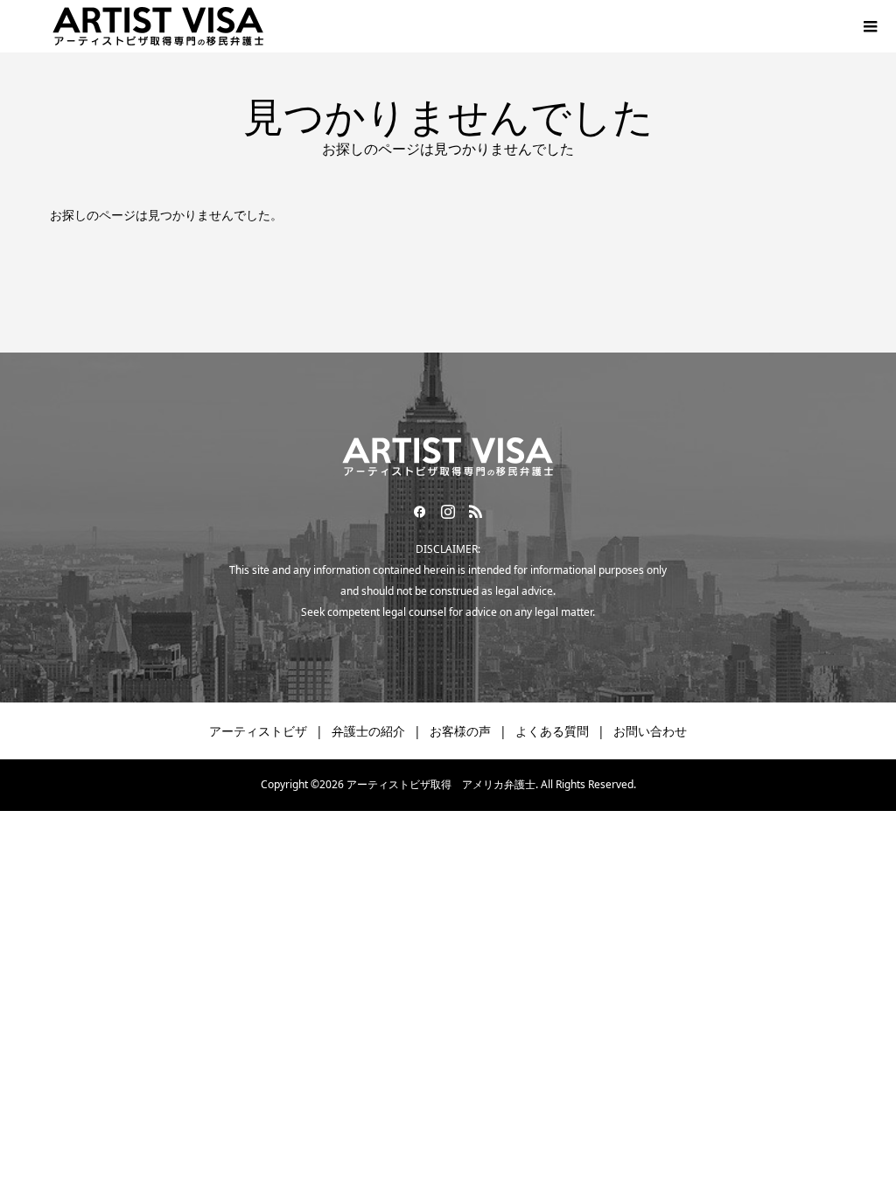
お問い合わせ (650, 731)
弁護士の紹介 (368, 731)
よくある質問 (552, 731)
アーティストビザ (258, 731)
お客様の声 (460, 731)
